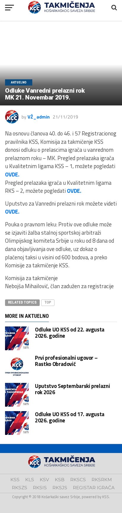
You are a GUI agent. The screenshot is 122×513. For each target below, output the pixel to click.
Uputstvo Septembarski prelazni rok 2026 (72, 389)
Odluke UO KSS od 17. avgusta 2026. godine (70, 417)
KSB (60, 479)
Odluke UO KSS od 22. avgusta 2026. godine (70, 332)
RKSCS (78, 479)
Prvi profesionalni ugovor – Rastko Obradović (66, 360)
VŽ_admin (39, 116)
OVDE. (12, 174)
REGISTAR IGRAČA (94, 487)
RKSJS (59, 487)
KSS (15, 479)
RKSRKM (102, 479)
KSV (44, 479)
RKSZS (19, 487)
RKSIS (40, 487)
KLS (29, 479)
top (47, 302)
